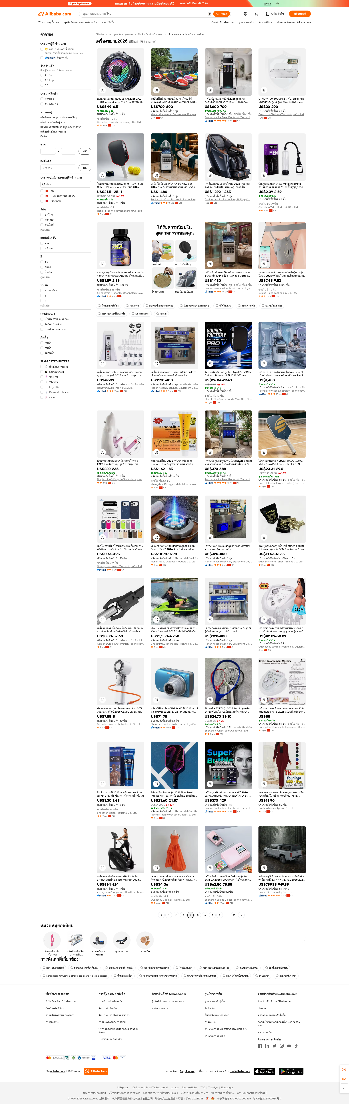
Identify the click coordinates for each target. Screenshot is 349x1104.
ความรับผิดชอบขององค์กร (60, 1015)
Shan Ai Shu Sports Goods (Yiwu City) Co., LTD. (228, 399)
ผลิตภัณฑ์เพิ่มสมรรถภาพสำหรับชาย (160, 976)
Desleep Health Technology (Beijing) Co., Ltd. (228, 199)
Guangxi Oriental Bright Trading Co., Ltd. (280, 561)
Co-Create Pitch (54, 1008)
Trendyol (213, 1087)
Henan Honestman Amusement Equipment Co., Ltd (174, 114)
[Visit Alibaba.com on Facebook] (260, 1046)
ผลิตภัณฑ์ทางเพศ (288, 976)
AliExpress (123, 1087)
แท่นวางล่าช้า (248, 305)
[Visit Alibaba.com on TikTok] (296, 1046)
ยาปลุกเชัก (264, 976)
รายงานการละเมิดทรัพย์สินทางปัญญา (226, 1028)
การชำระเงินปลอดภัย (111, 1001)
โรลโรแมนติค (185, 968)
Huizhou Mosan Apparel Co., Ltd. (276, 808)
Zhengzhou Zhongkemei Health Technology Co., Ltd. (120, 892)
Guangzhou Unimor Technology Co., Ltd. (119, 566)
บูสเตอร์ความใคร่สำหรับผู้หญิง (201, 976)
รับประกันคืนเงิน (108, 1008)
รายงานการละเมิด (215, 1035)
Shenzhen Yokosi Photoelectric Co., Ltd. (119, 724)
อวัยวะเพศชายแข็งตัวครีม (121, 968)
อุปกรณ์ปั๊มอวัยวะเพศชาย (161, 305)
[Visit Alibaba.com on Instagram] (282, 1046)
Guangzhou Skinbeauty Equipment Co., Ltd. (282, 727)
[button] (209, 14)
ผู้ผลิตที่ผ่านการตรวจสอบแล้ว (168, 1001)
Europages (227, 1087)
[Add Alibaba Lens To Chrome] (96, 1071)
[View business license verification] (207, 1098)
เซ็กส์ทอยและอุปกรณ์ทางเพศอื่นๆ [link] (186, 34)
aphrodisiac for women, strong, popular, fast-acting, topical (76, 976)
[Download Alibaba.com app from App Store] (264, 1071)
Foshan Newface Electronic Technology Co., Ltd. (174, 199)
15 (234, 915)
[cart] (257, 14)
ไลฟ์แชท (209, 1008)
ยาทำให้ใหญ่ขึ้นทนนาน (237, 976)
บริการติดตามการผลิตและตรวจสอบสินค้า (119, 1030)
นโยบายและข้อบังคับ (110, 1039)
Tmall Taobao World (157, 1087)
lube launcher (142, 313)
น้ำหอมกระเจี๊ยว (124, 976)
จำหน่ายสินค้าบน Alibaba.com (274, 1001)
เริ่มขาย (262, 1008)
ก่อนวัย (163, 313)
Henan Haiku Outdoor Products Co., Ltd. (173, 561)
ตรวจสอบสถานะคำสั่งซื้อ (272, 1015)
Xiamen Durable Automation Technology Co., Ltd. (120, 643)
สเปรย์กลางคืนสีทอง (249, 968)
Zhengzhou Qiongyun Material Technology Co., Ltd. (174, 484)
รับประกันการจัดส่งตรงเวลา (114, 1015)
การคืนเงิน (210, 1022)
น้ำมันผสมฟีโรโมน (110, 305)
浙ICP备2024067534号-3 (267, 1098)
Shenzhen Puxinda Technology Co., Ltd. (119, 122)
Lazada (174, 1087)
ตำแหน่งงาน (52, 1022)
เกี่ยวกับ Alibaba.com (57, 993)
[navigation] (65, 475)
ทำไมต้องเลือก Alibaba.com (60, 1001)
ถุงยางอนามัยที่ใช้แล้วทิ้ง (113, 313)
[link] (344, 1069)
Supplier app (187, 1071)
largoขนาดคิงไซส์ (55, 968)
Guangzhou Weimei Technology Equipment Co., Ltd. (282, 646)
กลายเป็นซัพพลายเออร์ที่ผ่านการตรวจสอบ (279, 1024)
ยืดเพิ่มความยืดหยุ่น (278, 968)
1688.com (137, 1087)
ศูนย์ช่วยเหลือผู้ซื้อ (215, 1001)
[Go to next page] (241, 915)
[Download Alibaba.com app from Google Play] (291, 1071)
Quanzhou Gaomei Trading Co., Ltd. (170, 899)
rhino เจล (134, 305)
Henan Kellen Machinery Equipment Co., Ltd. (174, 387)
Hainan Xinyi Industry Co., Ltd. (275, 892)
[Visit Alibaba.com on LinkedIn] (267, 1046)
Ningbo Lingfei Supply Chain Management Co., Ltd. (120, 479)
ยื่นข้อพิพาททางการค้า (217, 1015)
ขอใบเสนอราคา (161, 1008)
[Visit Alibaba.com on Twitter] (274, 1046)
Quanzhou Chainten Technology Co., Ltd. (281, 114)
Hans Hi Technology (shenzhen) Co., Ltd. (119, 210)
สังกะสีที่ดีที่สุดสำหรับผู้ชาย (156, 968)
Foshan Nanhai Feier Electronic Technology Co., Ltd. (228, 117)
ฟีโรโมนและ (225, 305)
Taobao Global (189, 1087)
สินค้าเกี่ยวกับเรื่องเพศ (150, 34)
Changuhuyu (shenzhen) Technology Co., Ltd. (174, 643)
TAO (202, 1087)
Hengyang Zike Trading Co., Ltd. (115, 387)
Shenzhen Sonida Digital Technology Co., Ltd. (174, 724)
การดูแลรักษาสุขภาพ (121, 34)
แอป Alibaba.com (240, 1071)
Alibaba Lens (57, 1071)
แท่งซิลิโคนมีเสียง (273, 305)
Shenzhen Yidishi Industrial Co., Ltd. (278, 207)
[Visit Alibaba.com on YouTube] (289, 1046)
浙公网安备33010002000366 (234, 1098)
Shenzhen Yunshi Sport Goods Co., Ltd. (226, 730)
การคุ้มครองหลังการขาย (112, 1022)
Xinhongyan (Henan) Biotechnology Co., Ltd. (120, 292)
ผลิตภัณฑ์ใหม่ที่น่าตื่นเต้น (86, 968)
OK (85, 151)
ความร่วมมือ (265, 1032)
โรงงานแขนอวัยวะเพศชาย (196, 305)
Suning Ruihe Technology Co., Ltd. (277, 292)
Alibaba (100, 34)
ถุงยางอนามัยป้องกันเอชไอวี (216, 968)
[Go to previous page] (161, 915)
